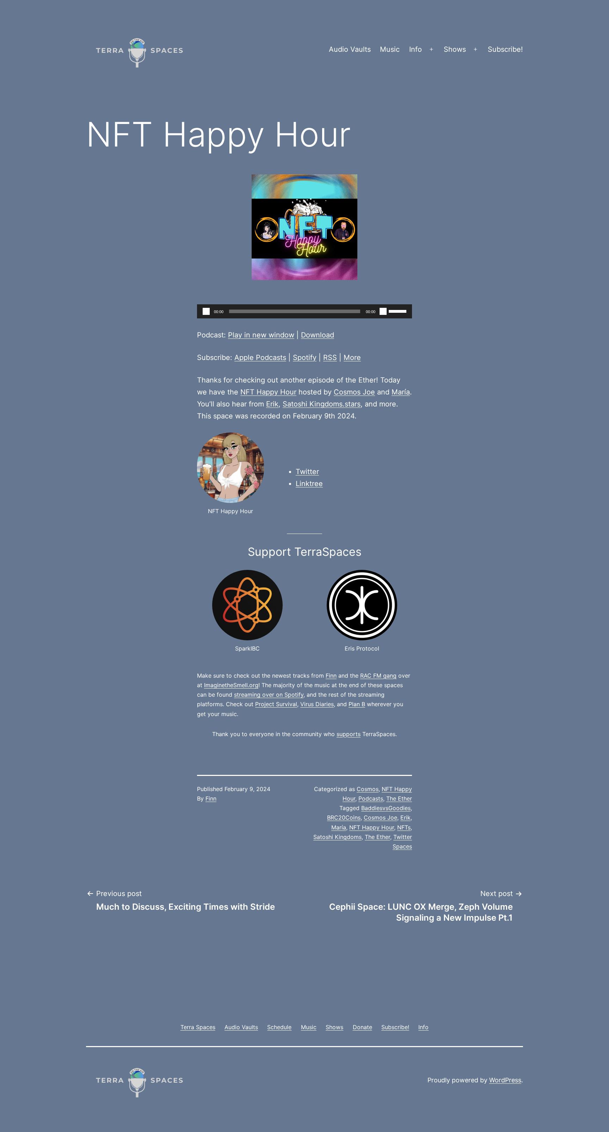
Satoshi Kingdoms (337, 836)
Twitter (307, 471)
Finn (331, 675)
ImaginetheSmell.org (231, 685)
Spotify (304, 357)
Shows (455, 49)
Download (317, 335)
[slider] (398, 310)
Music (390, 49)
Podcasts (370, 798)
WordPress (505, 1080)
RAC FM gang (378, 675)
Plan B (357, 704)
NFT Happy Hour (268, 392)
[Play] (206, 311)
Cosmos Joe (354, 392)
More (352, 357)
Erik (272, 404)
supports (349, 734)
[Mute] (383, 311)
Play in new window (261, 335)
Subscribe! (505, 49)
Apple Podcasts (260, 357)
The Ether (399, 798)
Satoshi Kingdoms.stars (322, 404)
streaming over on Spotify (268, 694)
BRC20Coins (344, 817)
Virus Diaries (317, 704)
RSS (330, 357)
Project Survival (276, 704)
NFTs (404, 827)
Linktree (309, 483)
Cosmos (368, 788)
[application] (304, 311)
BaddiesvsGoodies (386, 807)
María (401, 392)
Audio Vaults (350, 49)
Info (415, 49)
